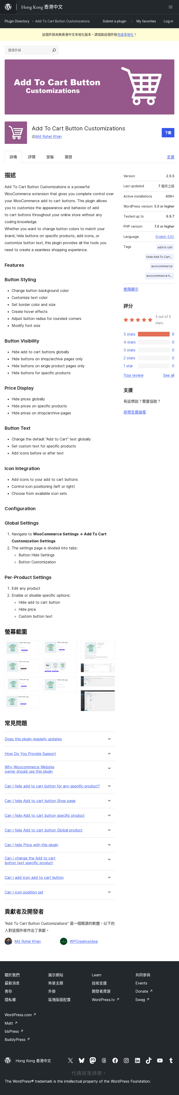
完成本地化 (125, 34)
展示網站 (55, 975)
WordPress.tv (106, 999)
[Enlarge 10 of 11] (108, 682)
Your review (134, 375)
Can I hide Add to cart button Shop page (40, 801)
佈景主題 (55, 983)
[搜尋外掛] (54, 50)
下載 (168, 133)
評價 (31, 157)
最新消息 (12, 983)
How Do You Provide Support (30, 754)
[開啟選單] (171, 7)
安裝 (50, 157)
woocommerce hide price (160, 275)
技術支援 (99, 983)
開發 (68, 157)
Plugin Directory (17, 21)
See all (168, 375)
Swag (142, 999)
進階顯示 (131, 289)
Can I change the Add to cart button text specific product (30, 860)
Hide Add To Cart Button (160, 257)
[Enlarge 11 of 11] (108, 696)
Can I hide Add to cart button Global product (44, 830)
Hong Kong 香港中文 (33, 1060)
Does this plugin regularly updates (33, 739)
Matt (11, 1023)
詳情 (13, 157)
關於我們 (12, 975)
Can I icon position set (24, 892)
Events (141, 983)
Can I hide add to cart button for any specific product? (52, 786)
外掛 (52, 991)
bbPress (14, 1031)
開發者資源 (101, 991)
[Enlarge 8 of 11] (108, 646)
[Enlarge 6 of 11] (70, 664)
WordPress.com (20, 1014)
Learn (96, 975)
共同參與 (142, 975)
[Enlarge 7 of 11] (70, 683)
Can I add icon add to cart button (34, 877)
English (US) (165, 237)
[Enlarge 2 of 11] (32, 665)
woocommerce (161, 266)
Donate (144, 991)
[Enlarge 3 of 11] (32, 683)
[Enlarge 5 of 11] (70, 646)
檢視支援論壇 (135, 412)
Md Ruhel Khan (48, 136)
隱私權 (10, 999)
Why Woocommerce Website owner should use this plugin (29, 769)
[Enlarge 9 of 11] (108, 669)
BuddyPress (17, 1039)
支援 (170, 157)
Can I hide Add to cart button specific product (45, 815)
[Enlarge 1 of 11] (32, 646)
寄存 (8, 991)
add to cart (165, 247)
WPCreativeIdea (84, 941)
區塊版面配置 (59, 999)
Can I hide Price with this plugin (31, 845)
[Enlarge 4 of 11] (32, 701)
